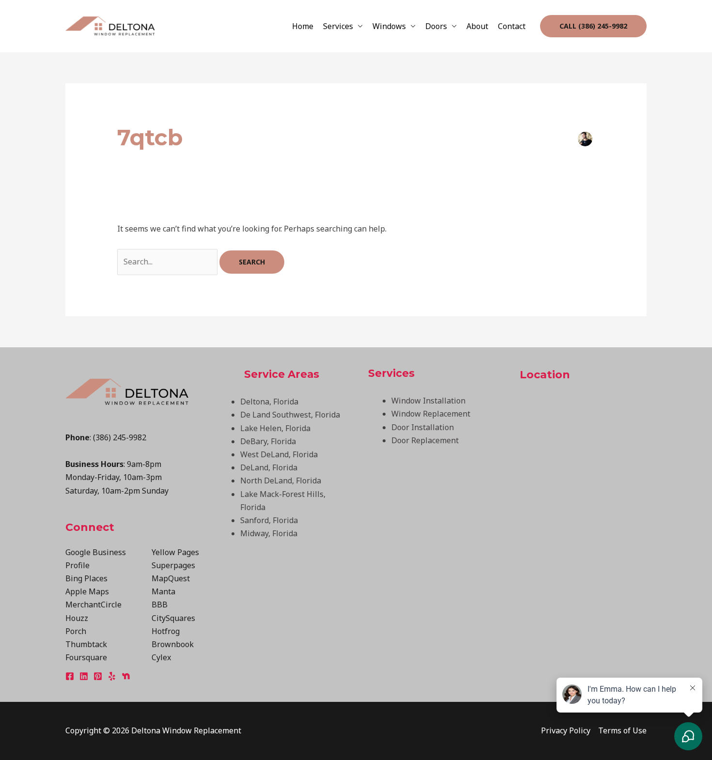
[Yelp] (112, 676)
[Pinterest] (97, 676)
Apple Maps (87, 591)
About (477, 26)
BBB (160, 604)
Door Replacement (425, 440)
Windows (389, 26)
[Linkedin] (83, 676)
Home (302, 26)
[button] (593, 26)
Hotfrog (166, 631)
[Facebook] (69, 676)
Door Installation (422, 427)
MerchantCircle (93, 604)
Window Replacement (430, 413)
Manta (163, 591)
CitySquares (173, 618)
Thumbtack (86, 644)
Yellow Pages (175, 552)
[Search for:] (168, 261)
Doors (436, 26)
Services (338, 26)
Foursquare (86, 657)
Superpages (173, 565)
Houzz (76, 618)
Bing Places (86, 578)
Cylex (161, 657)
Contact (512, 26)
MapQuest (171, 578)
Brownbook (173, 644)
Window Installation (428, 400)
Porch (75, 631)
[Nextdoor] (126, 676)
